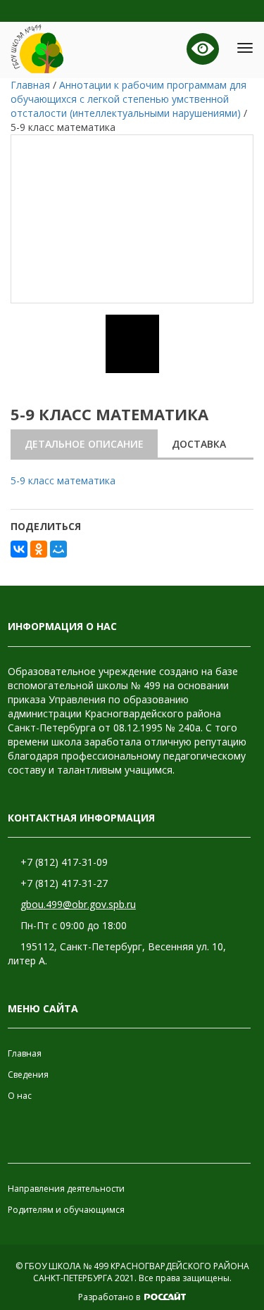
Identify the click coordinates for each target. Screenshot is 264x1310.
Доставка (199, 444)
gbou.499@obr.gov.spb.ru (78, 904)
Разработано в (110, 1297)
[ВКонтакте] (19, 549)
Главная (25, 1053)
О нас (20, 1096)
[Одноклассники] (38, 549)
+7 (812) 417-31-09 (64, 862)
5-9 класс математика (63, 480)
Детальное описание (84, 444)
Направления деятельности (66, 1189)
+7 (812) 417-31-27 (64, 883)
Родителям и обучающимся (66, 1210)
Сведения (28, 1075)
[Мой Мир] (58, 549)
